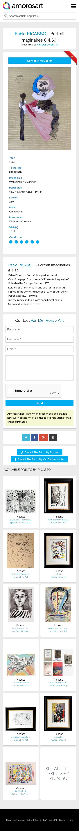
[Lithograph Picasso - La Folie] (58, 551)
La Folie (58, 574)
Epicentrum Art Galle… (21, 522)
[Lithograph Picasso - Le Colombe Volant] (21, 660)
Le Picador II (20, 791)
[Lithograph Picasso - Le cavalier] (58, 714)
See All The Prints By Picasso (42, 452)
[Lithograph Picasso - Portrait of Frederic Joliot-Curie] (20, 551)
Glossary (63, 819)
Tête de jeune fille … (21, 628)
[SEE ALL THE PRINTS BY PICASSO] (58, 796)
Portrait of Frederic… (20, 574)
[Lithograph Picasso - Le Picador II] (21, 768)
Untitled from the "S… (58, 519)
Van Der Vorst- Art (47, 44)
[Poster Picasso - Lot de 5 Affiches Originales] (58, 660)
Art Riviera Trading (58, 685)
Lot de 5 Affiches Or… (58, 682)
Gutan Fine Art (58, 522)
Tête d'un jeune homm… (58, 628)
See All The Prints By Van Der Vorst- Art (41, 459)
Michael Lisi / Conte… (21, 794)
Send (39, 403)
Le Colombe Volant (21, 682)
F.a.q (71, 819)
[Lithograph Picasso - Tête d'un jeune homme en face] (58, 605)
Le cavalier (58, 736)
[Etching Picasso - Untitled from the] (58, 497)
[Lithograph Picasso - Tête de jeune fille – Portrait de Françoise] (20, 605)
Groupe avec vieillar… (21, 736)
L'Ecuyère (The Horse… (20, 519)
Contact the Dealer (39, 60)
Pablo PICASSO (30, 33)
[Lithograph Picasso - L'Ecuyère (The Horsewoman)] (21, 497)
